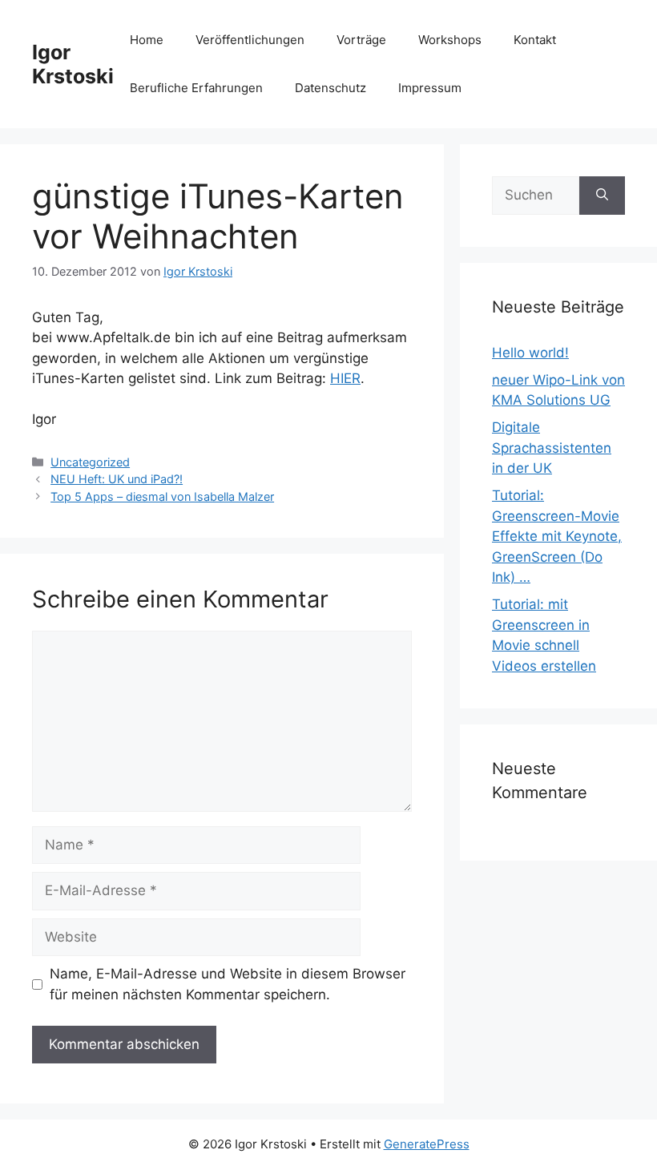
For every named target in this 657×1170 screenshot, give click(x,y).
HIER (345, 378)
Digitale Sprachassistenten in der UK (551, 447)
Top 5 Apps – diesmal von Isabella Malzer (162, 496)
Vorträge (361, 39)
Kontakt (535, 39)
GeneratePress (427, 1144)
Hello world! (530, 353)
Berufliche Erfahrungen (196, 87)
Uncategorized (90, 462)
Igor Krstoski (73, 64)
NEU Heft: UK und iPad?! (116, 479)
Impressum (430, 87)
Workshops (450, 39)
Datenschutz (330, 87)
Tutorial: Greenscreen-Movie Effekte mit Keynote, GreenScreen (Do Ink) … (557, 536)
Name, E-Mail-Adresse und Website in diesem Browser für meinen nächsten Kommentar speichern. (227, 984)
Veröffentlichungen (249, 39)
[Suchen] (602, 195)
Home (146, 39)
